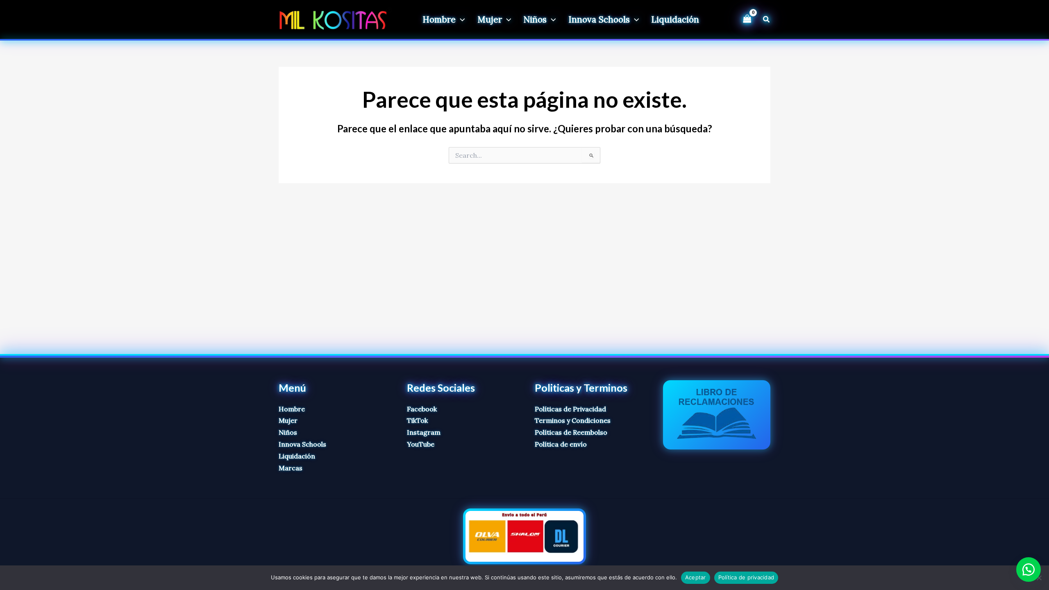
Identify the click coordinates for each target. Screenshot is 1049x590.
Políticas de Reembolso (571, 432)
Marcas (290, 468)
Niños (288, 432)
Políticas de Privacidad (570, 409)
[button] (460, 19)
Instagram (423, 432)
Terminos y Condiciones (573, 420)
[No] (1039, 578)
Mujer (288, 420)
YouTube (420, 444)
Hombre (292, 409)
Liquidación (297, 456)
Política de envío (561, 444)
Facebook (422, 409)
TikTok (417, 420)
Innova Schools (302, 444)
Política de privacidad (746, 577)
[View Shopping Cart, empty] (747, 19)
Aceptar (695, 577)
